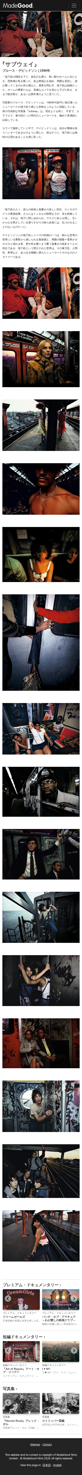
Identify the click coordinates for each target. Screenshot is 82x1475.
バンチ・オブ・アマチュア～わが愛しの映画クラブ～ (59, 1318)
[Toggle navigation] (74, 6)
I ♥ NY (46, 1368)
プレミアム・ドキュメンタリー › (32, 1285)
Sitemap (35, 1444)
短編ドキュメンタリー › (24, 1337)
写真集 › (10, 1388)
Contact (47, 1444)
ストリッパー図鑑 (53, 1420)
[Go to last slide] (8, 1298)
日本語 (46, 1465)
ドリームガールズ (14, 1316)
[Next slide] (74, 1298)
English (57, 1465)
